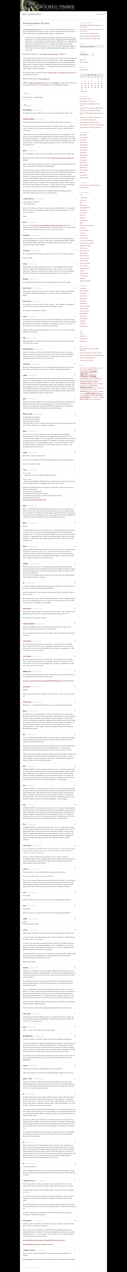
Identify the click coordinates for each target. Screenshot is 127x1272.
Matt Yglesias (87, 389)
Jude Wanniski (87, 385)
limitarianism (86, 387)
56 (74, 1220)
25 (74, 563)
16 (74, 375)
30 (74, 656)
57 (74, 1250)
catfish (25, 375)
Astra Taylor (83, 288)
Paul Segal (82, 172)
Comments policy (34, 14)
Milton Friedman (93, 389)
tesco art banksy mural (94, 397)
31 (74, 671)
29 (74, 641)
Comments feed (84, 338)
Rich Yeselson (83, 316)
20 (74, 452)
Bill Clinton (82, 370)
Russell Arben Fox (84, 258)
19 (74, 431)
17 (74, 398)
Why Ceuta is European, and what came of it (91, 353)
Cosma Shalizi (83, 213)
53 (74, 1142)
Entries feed (83, 336)
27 (74, 608)
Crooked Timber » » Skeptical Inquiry (33, 97)
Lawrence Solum (84, 238)
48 (74, 1027)
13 (74, 338)
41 (74, 869)
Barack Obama (100, 368)
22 (74, 505)
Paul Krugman (83, 393)
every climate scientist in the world (49, 54)
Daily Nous (83, 218)
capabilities (84, 371)
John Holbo (83, 157)
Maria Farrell (83, 167)
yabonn (25, 869)
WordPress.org (83, 341)
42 (74, 892)
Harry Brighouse (84, 150)
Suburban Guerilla (84, 268)
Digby (81, 223)
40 (74, 845)
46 (74, 967)
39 (74, 824)
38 (74, 804)
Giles (24, 338)
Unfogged (82, 278)
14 (74, 349)
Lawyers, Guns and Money (86, 240)
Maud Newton (83, 248)
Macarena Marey (84, 165)
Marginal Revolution (85, 245)
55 (74, 1180)
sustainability (85, 397)
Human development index (89, 383)
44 (74, 918)
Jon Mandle (83, 301)
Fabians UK (83, 228)
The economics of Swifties (86, 360)
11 (74, 301)
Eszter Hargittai (84, 145)
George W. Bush (97, 380)
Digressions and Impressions (87, 225)
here (28, 72)
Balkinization (83, 205)
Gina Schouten (83, 147)
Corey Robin (83, 293)
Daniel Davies (83, 296)
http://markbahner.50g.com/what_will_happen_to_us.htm (38, 1244)
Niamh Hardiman (84, 313)
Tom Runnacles (84, 326)
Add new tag (82, 368)
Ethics (96, 378)
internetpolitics (95, 383)
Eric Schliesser (83, 142)
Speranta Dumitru (84, 177)
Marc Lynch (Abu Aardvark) (87, 243)
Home (25, 14)
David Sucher (27, 288)
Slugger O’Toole (84, 260)
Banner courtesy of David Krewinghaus (90, 185)
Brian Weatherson (84, 291)
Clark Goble (27, 1014)
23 (74, 523)
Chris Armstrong (84, 137)
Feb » (85, 91)
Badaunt (25, 279)
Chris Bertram (83, 140)
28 (74, 623)
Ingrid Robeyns (84, 155)
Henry (25, 150)
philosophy (91, 393)
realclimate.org (27, 1059)
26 (74, 583)
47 (74, 1013)
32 (74, 686)
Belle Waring (83, 135)
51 (74, 1078)
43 (74, 905)
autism (94, 368)
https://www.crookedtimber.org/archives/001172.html (49, 225)
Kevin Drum (83, 235)
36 (74, 766)
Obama (88, 391)
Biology (86, 370)
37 (74, 785)
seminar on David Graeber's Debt (93, 395)
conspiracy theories (69, 60)
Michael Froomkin (84, 250)
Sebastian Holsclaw (29, 119)
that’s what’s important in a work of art (62, 72)
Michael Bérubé (84, 308)
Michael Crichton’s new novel (32, 29)
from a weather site (44, 79)
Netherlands (83, 391)
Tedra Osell (83, 323)
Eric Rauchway (84, 298)
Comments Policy (84, 187)
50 (74, 1065)
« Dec (81, 91)
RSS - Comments (84, 62)
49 (74, 1036)
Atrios (81, 202)
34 (74, 711)
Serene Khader (83, 175)
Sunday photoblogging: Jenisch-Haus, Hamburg (92, 355)
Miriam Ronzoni (84, 170)
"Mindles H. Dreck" (29, 1181)
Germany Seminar (85, 382)
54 (74, 1163)
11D (81, 195)
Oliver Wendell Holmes (95, 391)
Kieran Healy (83, 303)
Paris (101, 391)
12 (74, 316)
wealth (86, 399)
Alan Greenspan (88, 368)
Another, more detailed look (36, 83)
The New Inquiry (84, 273)
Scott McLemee (84, 318)
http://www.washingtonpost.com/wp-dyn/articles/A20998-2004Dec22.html (42, 681)
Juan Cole (82, 233)
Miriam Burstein (84, 253)
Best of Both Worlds (85, 208)
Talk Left (82, 271)
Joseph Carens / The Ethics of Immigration (90, 117)
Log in (81, 333)
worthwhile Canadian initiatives (95, 399)
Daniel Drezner (83, 220)
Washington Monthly (85, 281)
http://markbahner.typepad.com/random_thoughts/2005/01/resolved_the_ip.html (44, 1240)
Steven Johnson (84, 266)
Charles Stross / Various (86, 99)
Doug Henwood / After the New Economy (90, 110)
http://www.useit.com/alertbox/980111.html (34, 500)
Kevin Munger (83, 162)
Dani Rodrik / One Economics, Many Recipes (91, 108)
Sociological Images (85, 263)
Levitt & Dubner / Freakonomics (88, 120)
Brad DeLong (83, 210)
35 (74, 734)
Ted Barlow (26, 235)
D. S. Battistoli (83, 29)
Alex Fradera (27, 641)
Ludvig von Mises (96, 387)
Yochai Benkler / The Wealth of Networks (90, 127)
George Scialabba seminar (88, 380)
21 (74, 470)
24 (74, 546)
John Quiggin (83, 160)
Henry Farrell (83, 152)
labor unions (93, 385)
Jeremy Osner (27, 702)
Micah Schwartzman (85, 306)
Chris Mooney (56, 83)
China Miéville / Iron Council (87, 101)
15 (74, 364)
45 (74, 930)
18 (74, 414)
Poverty (98, 393)
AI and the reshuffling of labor (91, 33)
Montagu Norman (84, 311)
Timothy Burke (84, 276)
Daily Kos (82, 215)
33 (74, 702)
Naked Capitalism (84, 255)
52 (74, 1094)
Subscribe (100, 14)
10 (74, 288)
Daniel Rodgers (91, 378)
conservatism (84, 378)
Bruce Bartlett (95, 370)
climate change (88, 376)
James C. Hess (27, 1079)
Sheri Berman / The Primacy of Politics (89, 122)
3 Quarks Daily (83, 197)
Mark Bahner (27, 1220)
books (90, 370)
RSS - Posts (83, 59)
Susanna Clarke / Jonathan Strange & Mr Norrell (92, 125)
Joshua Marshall (84, 230)
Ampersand (83, 200)
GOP (92, 381)
